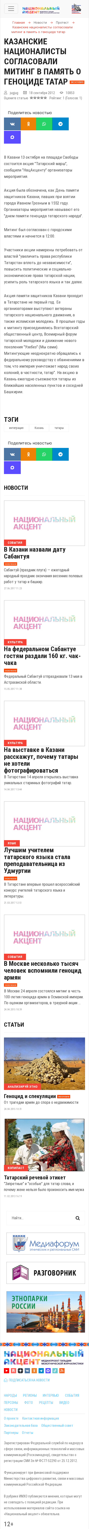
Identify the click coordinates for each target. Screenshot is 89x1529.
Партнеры (11, 1433)
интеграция (16, 428)
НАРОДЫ (10, 1395)
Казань (39, 428)
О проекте (11, 1418)
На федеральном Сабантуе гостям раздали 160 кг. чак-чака (42, 656)
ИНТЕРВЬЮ (51, 1395)
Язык (12, 843)
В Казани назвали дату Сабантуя (35, 553)
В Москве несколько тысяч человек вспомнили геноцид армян (42, 970)
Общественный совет (57, 1425)
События (15, 542)
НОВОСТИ (11, 1410)
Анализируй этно (22, 1086)
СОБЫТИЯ (72, 1395)
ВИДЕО (64, 1403)
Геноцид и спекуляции (30, 1096)
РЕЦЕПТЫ (46, 1403)
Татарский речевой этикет (35, 1178)
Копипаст (16, 1168)
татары (59, 428)
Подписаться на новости (28, 1380)
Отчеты (27, 1433)
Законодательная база (21, 1425)
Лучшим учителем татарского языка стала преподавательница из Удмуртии (37, 860)
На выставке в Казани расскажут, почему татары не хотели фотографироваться (41, 760)
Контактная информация (40, 1418)
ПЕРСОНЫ (11, 1403)
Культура (15, 642)
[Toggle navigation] (11, 9)
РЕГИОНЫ (30, 1395)
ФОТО (28, 1403)
